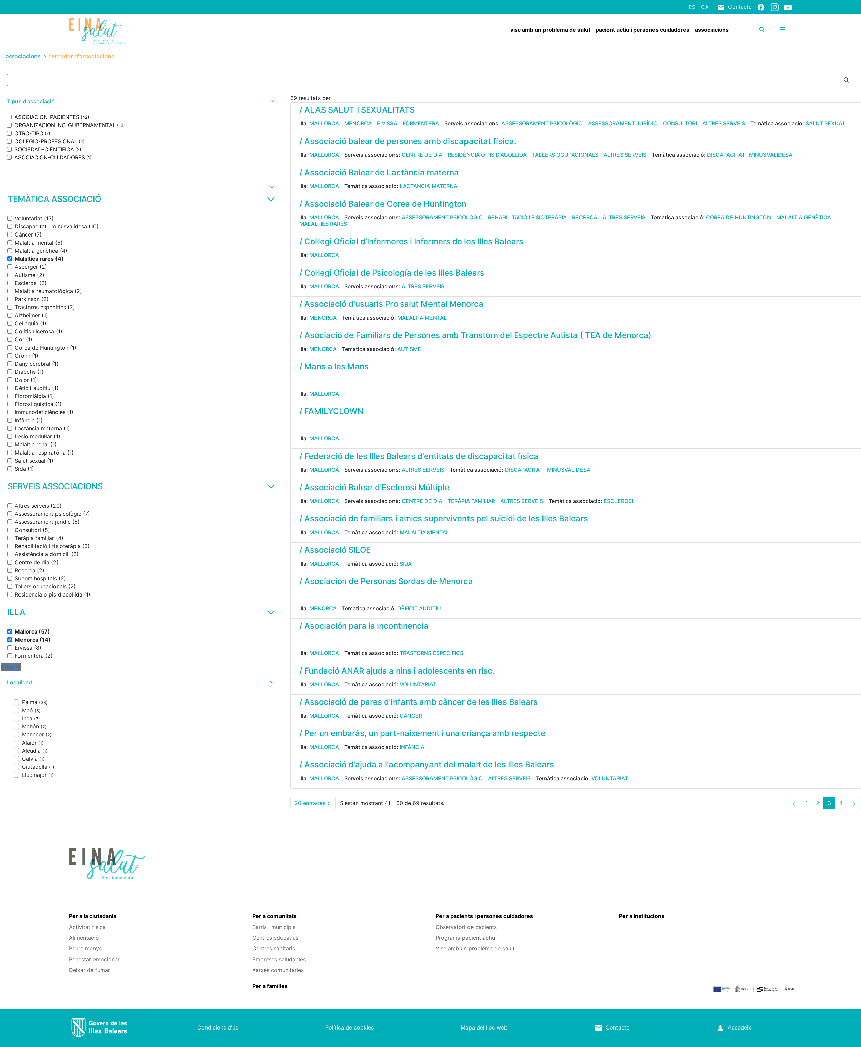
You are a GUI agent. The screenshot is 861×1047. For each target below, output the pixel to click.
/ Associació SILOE (335, 550)
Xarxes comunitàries (278, 970)
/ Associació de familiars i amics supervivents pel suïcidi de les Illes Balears (443, 519)
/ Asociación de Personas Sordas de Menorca (386, 581)
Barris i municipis (273, 927)
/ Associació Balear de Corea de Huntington (382, 204)
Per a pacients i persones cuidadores (484, 916)
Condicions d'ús (217, 1027)
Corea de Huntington (738, 217)
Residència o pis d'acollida (487, 154)
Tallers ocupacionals (565, 154)
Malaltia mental (422, 317)
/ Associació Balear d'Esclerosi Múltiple (374, 487)
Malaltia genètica (803, 217)
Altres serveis (723, 123)
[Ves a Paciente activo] (129, 31)
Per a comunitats (274, 916)
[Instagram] (775, 7)
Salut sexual (826, 123)
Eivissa (387, 123)
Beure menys (85, 948)
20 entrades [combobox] (315, 804)
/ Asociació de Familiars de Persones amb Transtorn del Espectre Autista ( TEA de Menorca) (475, 335)
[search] (762, 29)
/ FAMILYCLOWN (331, 411)
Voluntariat (418, 684)
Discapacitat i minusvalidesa (749, 154)
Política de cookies (349, 1027)
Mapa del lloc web (484, 1027)
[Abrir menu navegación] (782, 29)
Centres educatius (275, 937)
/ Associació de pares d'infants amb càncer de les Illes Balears (418, 702)
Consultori (680, 123)
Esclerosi (618, 501)
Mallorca (324, 123)
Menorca (358, 123)
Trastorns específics (431, 653)
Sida (406, 563)
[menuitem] (550, 29)
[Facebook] (761, 7)
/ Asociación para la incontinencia (363, 626)
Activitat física (87, 927)
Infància (412, 747)
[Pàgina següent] (854, 803)
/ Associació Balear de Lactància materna (379, 172)
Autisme (409, 349)
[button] (140, 101)
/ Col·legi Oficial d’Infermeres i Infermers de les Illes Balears (411, 241)
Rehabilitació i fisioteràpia (527, 217)
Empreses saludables (279, 959)
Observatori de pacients (466, 927)
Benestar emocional (94, 959)
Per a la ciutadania (92, 916)
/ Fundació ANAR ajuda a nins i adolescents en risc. (397, 671)
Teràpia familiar (471, 501)
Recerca (584, 217)
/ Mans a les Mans (334, 366)
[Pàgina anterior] (794, 803)
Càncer (411, 715)
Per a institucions (641, 916)
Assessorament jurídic (623, 123)
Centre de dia (422, 154)
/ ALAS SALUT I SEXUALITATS (357, 110)
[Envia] (846, 80)
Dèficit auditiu (419, 608)
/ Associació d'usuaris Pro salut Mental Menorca (391, 304)
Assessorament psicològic (542, 123)
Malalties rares (323, 223)
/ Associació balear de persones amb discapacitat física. (407, 141)
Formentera (421, 123)
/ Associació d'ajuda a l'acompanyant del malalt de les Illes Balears (426, 764)
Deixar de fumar (89, 970)
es (692, 7)
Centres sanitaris (273, 948)
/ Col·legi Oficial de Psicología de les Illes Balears (391, 273)
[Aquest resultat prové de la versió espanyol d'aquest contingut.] (302, 381)
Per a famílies (270, 986)
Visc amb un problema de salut (475, 948)
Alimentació (84, 937)
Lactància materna (428, 186)
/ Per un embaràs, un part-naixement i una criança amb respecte (422, 733)
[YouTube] (788, 7)
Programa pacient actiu (465, 937)
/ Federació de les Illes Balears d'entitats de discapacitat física (418, 456)
